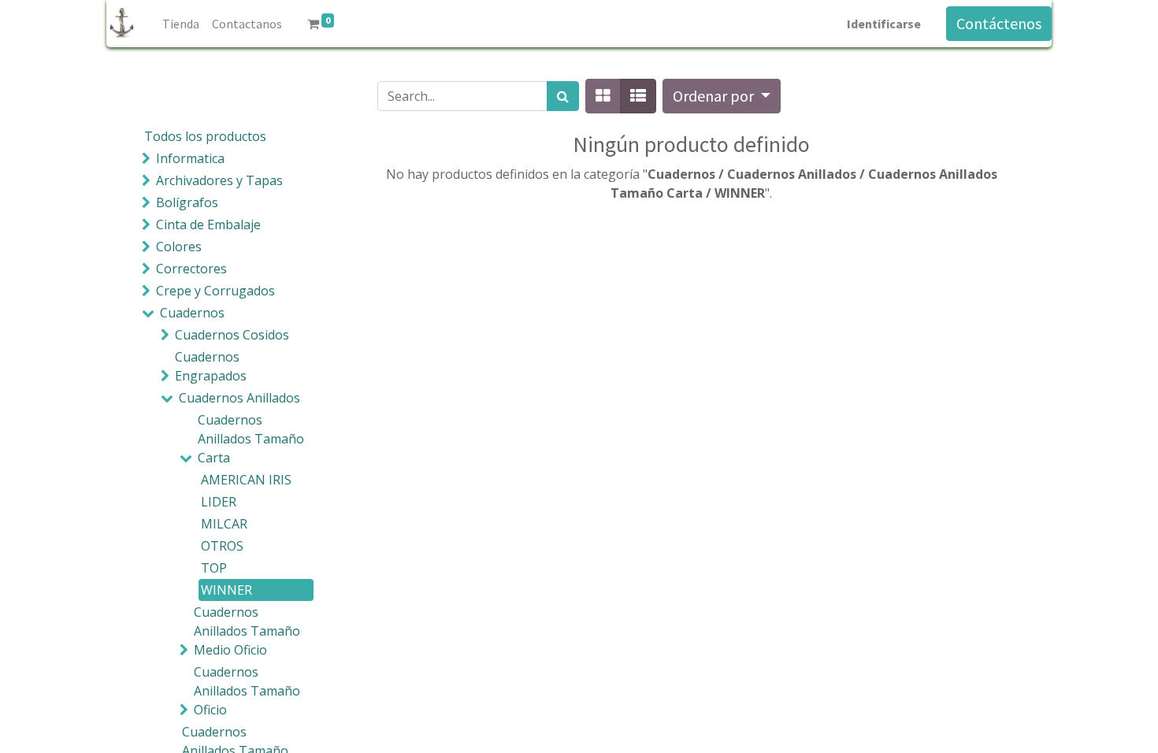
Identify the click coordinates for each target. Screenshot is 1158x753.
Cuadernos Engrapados (211, 366)
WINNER (226, 590)
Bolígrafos (187, 202)
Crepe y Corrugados (215, 290)
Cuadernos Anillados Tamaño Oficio (247, 690)
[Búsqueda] (563, 96)
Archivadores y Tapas (219, 180)
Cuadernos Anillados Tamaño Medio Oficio (247, 630)
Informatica (190, 158)
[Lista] (638, 96)
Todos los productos (205, 136)
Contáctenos (998, 23)
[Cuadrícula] (603, 96)
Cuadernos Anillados (239, 397)
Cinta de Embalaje (208, 224)
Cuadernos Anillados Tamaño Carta (251, 438)
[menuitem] (181, 23)
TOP (214, 568)
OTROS (222, 546)
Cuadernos (192, 312)
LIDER (218, 501)
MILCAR (224, 523)
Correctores (191, 268)
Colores (179, 246)
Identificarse (884, 24)
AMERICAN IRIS (246, 479)
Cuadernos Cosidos (232, 334)
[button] (722, 96)
